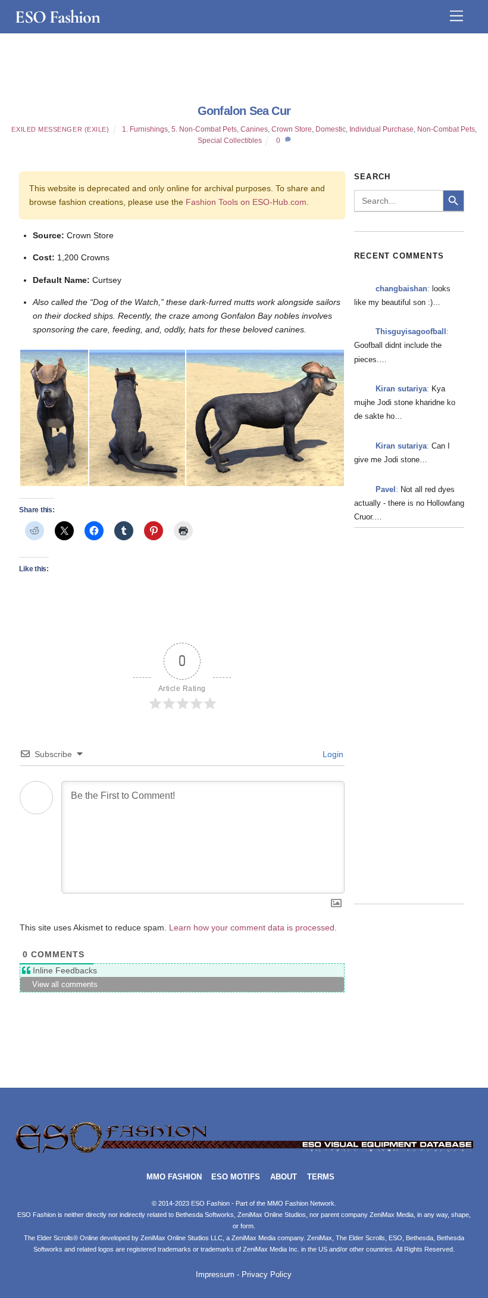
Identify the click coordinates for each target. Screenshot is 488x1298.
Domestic (330, 129)
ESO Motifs (235, 1177)
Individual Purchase (381, 129)
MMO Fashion (174, 1177)
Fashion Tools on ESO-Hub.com (246, 202)
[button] (53, 417)
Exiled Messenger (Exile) (60, 129)
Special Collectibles (230, 140)
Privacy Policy (267, 1275)
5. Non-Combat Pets (204, 129)
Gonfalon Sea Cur (244, 110)
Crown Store (291, 129)
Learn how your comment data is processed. (253, 927)
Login (331, 754)
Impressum (215, 1275)
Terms (320, 1177)
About (283, 1177)
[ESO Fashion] (244, 1151)
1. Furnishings (145, 129)
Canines (254, 129)
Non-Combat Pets (446, 129)
